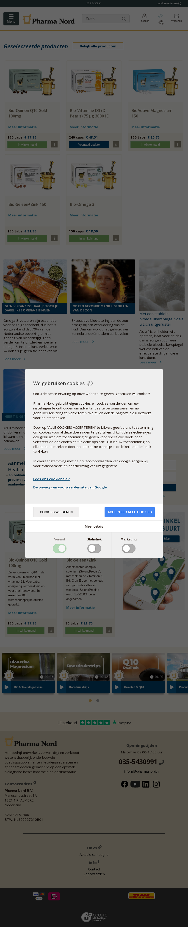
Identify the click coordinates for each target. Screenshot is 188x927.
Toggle (59, 548)
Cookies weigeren (56, 512)
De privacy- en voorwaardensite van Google (70, 487)
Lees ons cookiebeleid (51, 479)
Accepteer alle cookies (130, 512)
